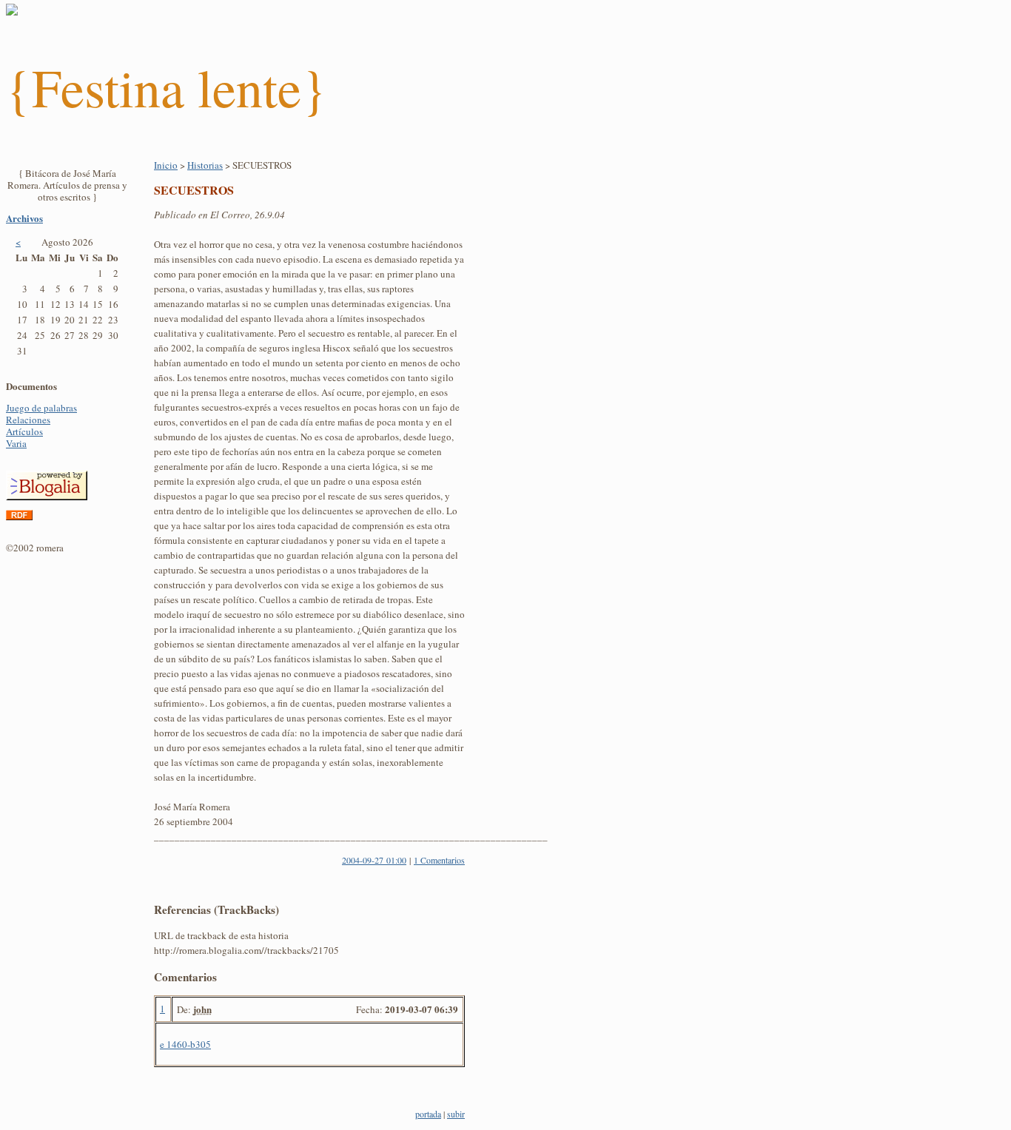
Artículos (24, 431)
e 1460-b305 (185, 1044)
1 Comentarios (439, 860)
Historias (205, 165)
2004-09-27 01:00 (374, 860)
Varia (16, 443)
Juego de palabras (41, 407)
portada (428, 1114)
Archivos (24, 218)
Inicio (166, 165)
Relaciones (28, 419)
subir (456, 1114)
